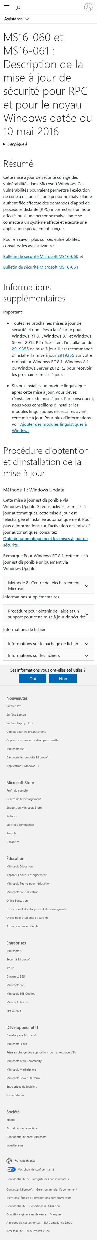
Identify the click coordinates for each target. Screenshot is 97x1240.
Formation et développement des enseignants (36, 909)
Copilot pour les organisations (26, 732)
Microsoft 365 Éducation (22, 892)
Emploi (10, 1120)
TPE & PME (13, 1011)
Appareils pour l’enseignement (26, 875)
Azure (10, 968)
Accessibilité (14, 1231)
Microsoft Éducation (19, 866)
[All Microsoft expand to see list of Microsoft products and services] (6, 7)
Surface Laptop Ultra (19, 723)
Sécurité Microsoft (18, 959)
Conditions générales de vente (26, 1214)
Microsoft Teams (17, 1002)
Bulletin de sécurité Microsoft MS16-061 (40, 267)
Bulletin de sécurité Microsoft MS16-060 (40, 256)
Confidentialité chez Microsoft (26, 1137)
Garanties (12, 842)
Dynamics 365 (15, 976)
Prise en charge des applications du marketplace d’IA (41, 1052)
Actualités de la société (21, 1128)
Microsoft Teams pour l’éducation (28, 883)
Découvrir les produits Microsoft (27, 757)
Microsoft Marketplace (21, 1069)
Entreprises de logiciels (21, 1086)
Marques (55, 1214)
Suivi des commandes (20, 825)
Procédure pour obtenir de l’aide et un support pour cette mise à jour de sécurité (47, 613)
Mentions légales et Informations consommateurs (38, 1198)
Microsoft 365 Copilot (20, 993)
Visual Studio (15, 1095)
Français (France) (25, 1160)
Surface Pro (13, 706)
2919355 (20, 348)
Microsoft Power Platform (23, 1078)
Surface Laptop (16, 714)
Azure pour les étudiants (22, 926)
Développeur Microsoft (21, 1035)
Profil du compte (17, 790)
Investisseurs (14, 1145)
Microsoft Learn (16, 1044)
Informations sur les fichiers (34, 655)
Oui (32, 678)
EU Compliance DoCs (58, 1222)
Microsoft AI (14, 951)
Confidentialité (16, 1206)
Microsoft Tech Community (23, 1061)
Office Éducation (17, 900)
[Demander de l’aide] (18, 7)
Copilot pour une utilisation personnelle (32, 740)
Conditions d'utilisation (44, 1206)
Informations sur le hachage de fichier (43, 643)
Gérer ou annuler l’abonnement (56, 1189)
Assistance (14, 18)
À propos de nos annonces (23, 1222)
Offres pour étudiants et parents (27, 918)
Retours (11, 816)
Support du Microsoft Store (24, 807)
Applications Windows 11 (22, 766)
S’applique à (17, 143)
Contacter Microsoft (19, 1189)
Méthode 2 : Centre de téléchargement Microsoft (43, 585)
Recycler (12, 833)
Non (63, 678)
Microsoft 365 (15, 749)
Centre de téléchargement (23, 799)
